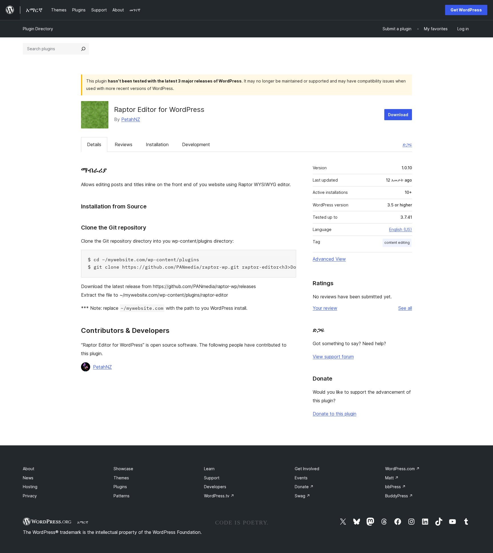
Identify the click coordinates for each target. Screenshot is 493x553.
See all (405, 308)
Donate (304, 486)
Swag (302, 495)
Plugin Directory (38, 28)
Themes (121, 477)
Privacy (30, 495)
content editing (397, 242)
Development (196, 144)
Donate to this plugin (334, 414)
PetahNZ (130, 119)
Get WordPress (466, 9)
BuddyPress (399, 495)
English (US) (400, 229)
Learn (209, 468)
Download (398, 114)
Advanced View (329, 259)
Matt (392, 477)
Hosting (30, 486)
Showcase (123, 468)
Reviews (123, 144)
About (28, 468)
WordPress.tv (219, 495)
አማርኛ (82, 522)
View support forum (333, 356)
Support (211, 477)
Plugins (120, 486)
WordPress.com (402, 468)
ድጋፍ (407, 144)
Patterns (122, 495)
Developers (215, 486)
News (28, 477)
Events (301, 477)
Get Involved (307, 468)
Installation (157, 144)
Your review (325, 308)
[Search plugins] (83, 49)
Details (94, 144)
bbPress (395, 486)
